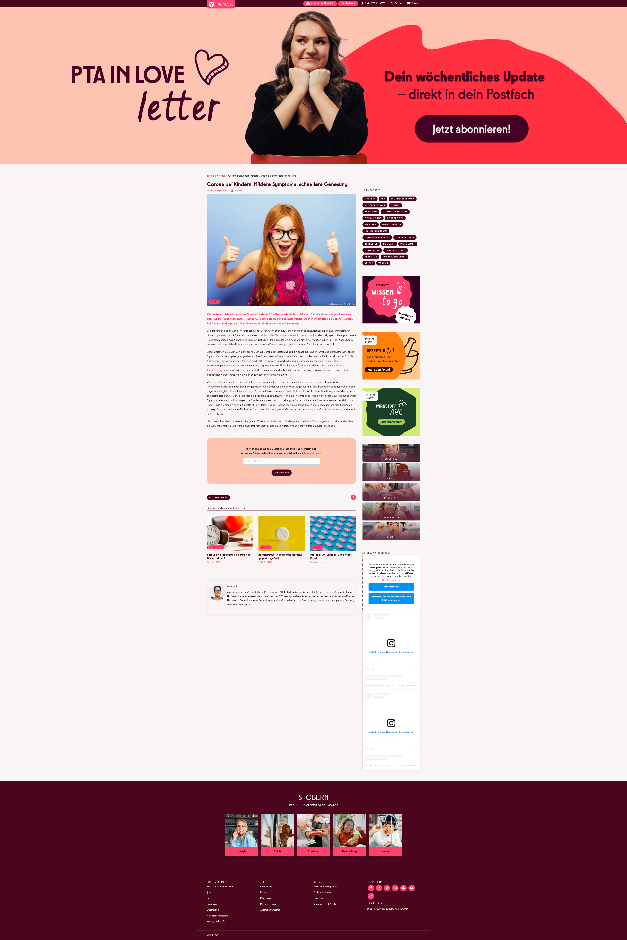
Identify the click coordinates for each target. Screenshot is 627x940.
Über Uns (318, 898)
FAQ (209, 898)
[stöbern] (241, 835)
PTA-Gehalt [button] (407, 244)
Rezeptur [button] (371, 257)
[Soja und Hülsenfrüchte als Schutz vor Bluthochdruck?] (230, 550)
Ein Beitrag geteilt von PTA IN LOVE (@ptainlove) (391, 685)
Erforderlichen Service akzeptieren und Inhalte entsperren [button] (391, 598)
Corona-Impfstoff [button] (395, 212)
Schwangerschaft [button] (394, 257)
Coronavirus (266, 887)
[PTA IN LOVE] (221, 4)
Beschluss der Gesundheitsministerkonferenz (284, 335)
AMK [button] (383, 199)
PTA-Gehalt (266, 898)
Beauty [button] (395, 205)
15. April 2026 (317, 562)
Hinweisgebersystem (217, 916)
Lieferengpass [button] (404, 238)
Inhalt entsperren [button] (391, 587)
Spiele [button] (369, 263)
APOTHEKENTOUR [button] (375, 205)
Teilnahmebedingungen (325, 887)
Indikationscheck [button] (376, 231)
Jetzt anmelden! (281, 473)
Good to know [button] (391, 225)
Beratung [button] (371, 212)
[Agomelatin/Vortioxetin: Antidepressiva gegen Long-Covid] (281, 550)
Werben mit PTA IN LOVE (325, 904)
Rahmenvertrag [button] (396, 250)
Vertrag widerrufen (216, 921)
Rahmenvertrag (268, 904)
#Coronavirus (218, 498)
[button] (313, 85)
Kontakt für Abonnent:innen (220, 887)
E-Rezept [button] (371, 225)
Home (212, 176)
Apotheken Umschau (322, 3)
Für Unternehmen (322, 892)
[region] (313, 85)
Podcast (264, 892)
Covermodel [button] (395, 218)
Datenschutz (213, 910)
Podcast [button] (389, 244)
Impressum (212, 904)
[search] (396, 3)
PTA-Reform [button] (372, 250)
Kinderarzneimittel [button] (377, 238)
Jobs (209, 892)
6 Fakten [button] (370, 199)
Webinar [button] (383, 263)
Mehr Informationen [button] (391, 580)
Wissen (222, 176)
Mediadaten (348, 3)
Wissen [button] (265, 547)
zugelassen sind (223, 335)
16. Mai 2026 (214, 562)
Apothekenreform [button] (402, 199)
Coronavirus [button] (373, 218)
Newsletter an (311, 453)
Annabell (238, 191)
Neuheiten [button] (371, 244)
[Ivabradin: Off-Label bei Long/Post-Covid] (333, 550)
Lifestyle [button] (216, 547)
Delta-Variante (313, 421)
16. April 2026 (266, 562)
